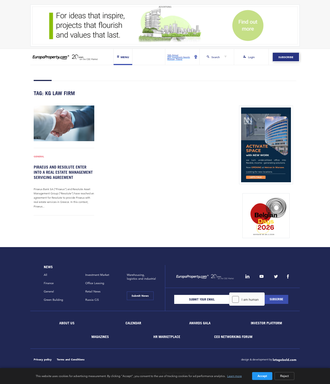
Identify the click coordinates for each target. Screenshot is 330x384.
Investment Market (97, 275)
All (45, 275)
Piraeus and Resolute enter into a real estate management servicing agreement (63, 172)
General (39, 156)
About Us (67, 323)
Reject (284, 376)
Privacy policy (43, 359)
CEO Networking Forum (233, 336)
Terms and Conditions (71, 359)
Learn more (234, 376)
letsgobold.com (284, 360)
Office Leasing (94, 283)
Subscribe (285, 57)
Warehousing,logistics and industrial (141, 277)
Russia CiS (92, 300)
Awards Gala (200, 323)
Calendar (133, 323)
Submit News (140, 295)
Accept (262, 376)
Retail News (93, 291)
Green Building (53, 300)
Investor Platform (266, 323)
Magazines (100, 336)
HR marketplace (166, 336)
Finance (49, 283)
